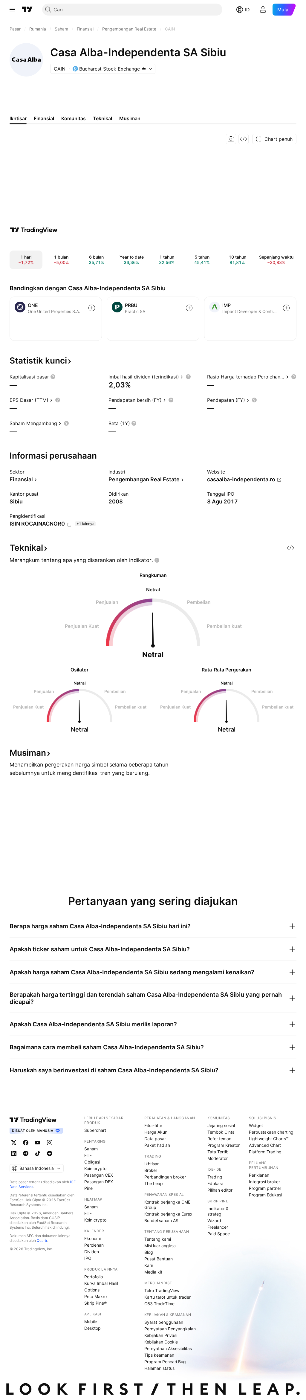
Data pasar (155, 1138)
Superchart (95, 1130)
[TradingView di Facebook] (26, 1142)
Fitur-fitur (153, 1125)
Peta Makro (95, 1296)
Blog (148, 1252)
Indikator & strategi (218, 1211)
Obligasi (92, 1161)
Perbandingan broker (165, 1176)
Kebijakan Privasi (160, 1335)
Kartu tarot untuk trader (167, 1297)
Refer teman (219, 1138)
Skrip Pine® (95, 1303)
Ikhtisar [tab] (18, 118)
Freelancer (217, 1227)
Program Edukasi (265, 1194)
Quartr (42, 1240)
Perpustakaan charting (271, 1132)
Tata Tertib (218, 1151)
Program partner (265, 1188)
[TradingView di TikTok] (37, 1153)
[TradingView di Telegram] (26, 1153)
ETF (88, 1155)
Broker (150, 1170)
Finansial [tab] (44, 118)
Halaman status (159, 1368)
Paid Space (218, 1233)
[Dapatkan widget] (243, 139)
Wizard (214, 1220)
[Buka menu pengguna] (263, 10)
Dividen (91, 1251)
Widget (256, 1125)
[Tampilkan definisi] (53, 376)
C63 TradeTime (159, 1303)
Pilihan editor (219, 1190)
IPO (87, 1258)
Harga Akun (155, 1132)
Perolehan (94, 1245)
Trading (214, 1176)
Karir (148, 1265)
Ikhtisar (151, 1163)
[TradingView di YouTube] (37, 1142)
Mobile (90, 1321)
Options (92, 1289)
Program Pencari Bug (165, 1361)
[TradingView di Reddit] (49, 1153)
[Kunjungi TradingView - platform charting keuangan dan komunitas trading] (34, 230)
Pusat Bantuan (158, 1258)
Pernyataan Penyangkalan (170, 1328)
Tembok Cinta (221, 1132)
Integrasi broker (264, 1181)
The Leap (153, 1183)
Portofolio (93, 1276)
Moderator (217, 1158)
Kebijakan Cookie (161, 1341)
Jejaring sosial (221, 1125)
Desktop (92, 1328)
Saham (91, 1148)
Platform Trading (265, 1151)
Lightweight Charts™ (269, 1138)
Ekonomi (92, 1238)
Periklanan (259, 1175)
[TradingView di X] (14, 1142)
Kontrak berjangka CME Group (167, 1204)
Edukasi (215, 1183)
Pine (88, 1188)
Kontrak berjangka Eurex (168, 1213)
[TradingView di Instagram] (49, 1142)
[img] (143, 68)
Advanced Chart (265, 1145)
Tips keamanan (159, 1355)
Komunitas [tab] (73, 118)
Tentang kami (157, 1239)
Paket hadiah (157, 1145)
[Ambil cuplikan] (231, 139)
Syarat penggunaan (163, 1322)
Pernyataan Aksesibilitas (168, 1348)
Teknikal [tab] (102, 118)
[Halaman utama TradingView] (27, 9)
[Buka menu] (12, 10)
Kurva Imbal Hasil (101, 1283)
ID (247, 10)
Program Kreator (223, 1145)
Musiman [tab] (129, 118)
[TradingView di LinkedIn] (14, 1153)
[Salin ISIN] (70, 524)
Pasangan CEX (98, 1175)
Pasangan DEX (98, 1181)
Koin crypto (95, 1168)
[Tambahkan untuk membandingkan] (92, 308)
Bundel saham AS (161, 1220)
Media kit (153, 1271)
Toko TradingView (161, 1290)
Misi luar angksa (160, 1245)
